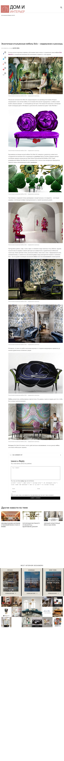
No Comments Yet (17, 455)
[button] (62, 581)
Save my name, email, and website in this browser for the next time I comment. (32, 495)
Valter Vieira (16, 48)
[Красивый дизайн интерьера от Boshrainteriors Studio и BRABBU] (10, 517)
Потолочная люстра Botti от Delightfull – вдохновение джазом (31, 525)
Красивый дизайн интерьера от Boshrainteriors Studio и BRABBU (10, 525)
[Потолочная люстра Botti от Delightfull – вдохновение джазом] (32, 515)
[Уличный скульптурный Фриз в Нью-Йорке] (53, 517)
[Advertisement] (32, 30)
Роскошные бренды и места (8, 15)
